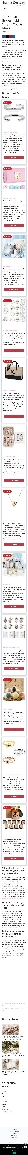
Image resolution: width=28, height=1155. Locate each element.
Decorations (5, 1086)
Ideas (4, 1099)
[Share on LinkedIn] (13, 36)
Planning (4, 1101)
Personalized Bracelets (10, 132)
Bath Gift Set (7, 585)
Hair (3, 1096)
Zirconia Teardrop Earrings (11, 647)
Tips (3, 1106)
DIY (3, 1088)
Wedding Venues (7, 1112)
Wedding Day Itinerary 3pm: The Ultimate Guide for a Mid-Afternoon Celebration (13, 1055)
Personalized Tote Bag (10, 390)
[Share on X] (7, 36)
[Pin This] (7, 102)
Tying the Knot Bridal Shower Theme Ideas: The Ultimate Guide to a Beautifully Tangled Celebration (13, 1037)
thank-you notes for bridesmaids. (12, 898)
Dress (4, 1091)
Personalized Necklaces (10, 521)
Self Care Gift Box (8, 266)
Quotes (4, 1104)
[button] (26, 9)
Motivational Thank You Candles (13, 837)
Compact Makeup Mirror (10, 330)
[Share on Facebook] (4, 36)
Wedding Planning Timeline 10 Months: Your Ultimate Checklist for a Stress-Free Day (14, 1073)
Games (4, 1094)
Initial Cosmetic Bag (9, 198)
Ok (14, 1152)
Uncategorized (6, 1109)
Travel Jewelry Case (9, 456)
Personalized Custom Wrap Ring (12, 775)
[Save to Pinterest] (10, 36)
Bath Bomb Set (7, 709)
